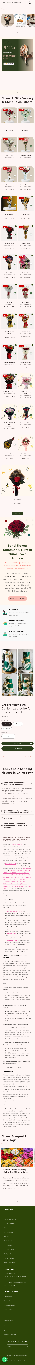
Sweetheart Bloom (25, 362)
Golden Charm (25, 331)
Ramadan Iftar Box (20, 26)
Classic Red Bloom (25, 423)
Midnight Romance (9, 362)
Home (6, 1215)
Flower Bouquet (17, 844)
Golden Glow (25, 214)
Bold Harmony (9, 214)
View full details (25, 757)
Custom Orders (9, 1249)
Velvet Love (25, 302)
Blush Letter (25, 273)
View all (4, 9)
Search (6, 1326)
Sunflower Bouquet (9, 453)
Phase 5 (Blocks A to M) (17, 877)
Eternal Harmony (26, 453)
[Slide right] (22, 32)
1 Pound (7, 724)
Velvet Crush (9, 126)
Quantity (4, 732)
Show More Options (17, 598)
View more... (8, 1314)
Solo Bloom (17, 499)
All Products (8, 1245)
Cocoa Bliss (9, 273)
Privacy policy (25, 1358)
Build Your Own (9, 1262)
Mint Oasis (25, 126)
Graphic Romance (25, 184)
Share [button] (5, 757)
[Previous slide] (13, 92)
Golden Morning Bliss (26, 392)
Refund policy (15, 1358)
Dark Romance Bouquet (9, 332)
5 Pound (7, 728)
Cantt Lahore (8, 1309)
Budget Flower (9, 1254)
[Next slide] (22, 92)
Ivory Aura (9, 155)
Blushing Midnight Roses (9, 423)
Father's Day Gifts (10, 1334)
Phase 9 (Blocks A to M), (13, 884)
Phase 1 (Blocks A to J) (18, 870)
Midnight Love (9, 243)
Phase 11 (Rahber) (20, 886)
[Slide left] (13, 32)
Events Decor (8, 1232)
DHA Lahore (8, 1296)
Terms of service (11, 1361)
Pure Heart (9, 302)
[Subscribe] (27, 1346)
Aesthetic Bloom (26, 155)
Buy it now (18, 749)
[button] (4, 2)
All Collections (9, 1241)
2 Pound (18, 724)
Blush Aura (9, 184)
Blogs (5, 1330)
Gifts (5, 1228)
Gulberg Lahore (9, 1305)
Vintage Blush (25, 243)
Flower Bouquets (7, 26)
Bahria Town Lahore (11, 1301)
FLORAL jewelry (9, 1258)
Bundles (6, 1236)
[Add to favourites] (14, 117)
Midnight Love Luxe (9, 392)
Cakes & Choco (9, 1223)
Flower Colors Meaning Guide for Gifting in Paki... (16, 1171)
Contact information (24, 1361)
